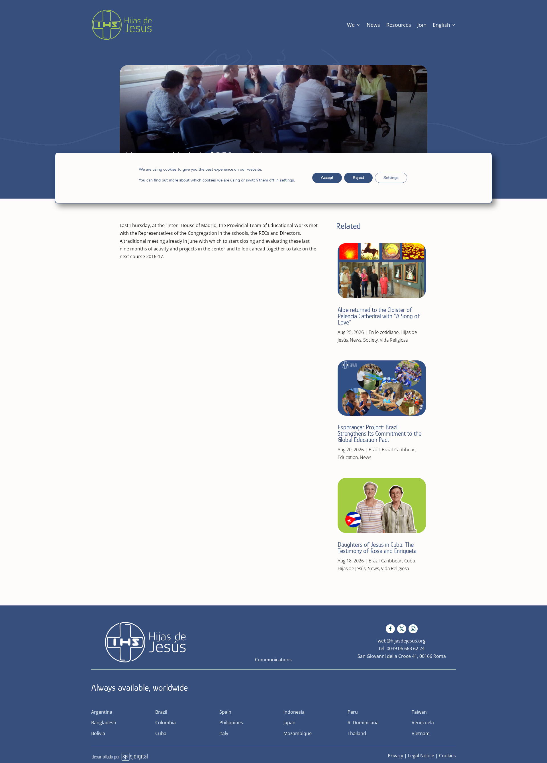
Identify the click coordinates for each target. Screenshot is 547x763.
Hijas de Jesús (352, 568)
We (351, 24)
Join (421, 24)
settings (287, 180)
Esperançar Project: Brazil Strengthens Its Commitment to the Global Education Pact (379, 433)
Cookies (447, 755)
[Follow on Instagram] (413, 628)
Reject (358, 177)
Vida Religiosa (394, 340)
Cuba (409, 561)
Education (348, 457)
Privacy (395, 755)
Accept (327, 177)
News (373, 24)
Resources (398, 24)
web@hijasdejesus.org (402, 641)
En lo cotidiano (384, 332)
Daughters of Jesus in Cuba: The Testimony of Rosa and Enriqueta (377, 547)
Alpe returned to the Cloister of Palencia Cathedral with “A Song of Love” (379, 316)
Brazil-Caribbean (398, 449)
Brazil (374, 449)
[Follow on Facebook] (390, 628)
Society (370, 340)
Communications (273, 659)
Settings (391, 177)
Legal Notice (421, 755)
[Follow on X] (401, 628)
